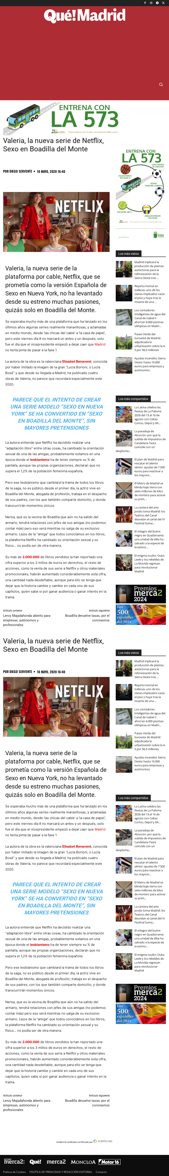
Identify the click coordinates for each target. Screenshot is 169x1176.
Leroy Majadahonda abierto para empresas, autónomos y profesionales (26, 620)
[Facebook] (145, 3)
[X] (163, 3)
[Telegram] (157, 3)
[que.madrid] (84, 16)
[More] (78, 181)
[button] (161, 84)
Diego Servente (20, 171)
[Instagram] (151, 3)
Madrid (100, 344)
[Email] (68, 181)
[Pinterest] (27, 181)
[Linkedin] (58, 181)
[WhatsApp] (37, 181)
